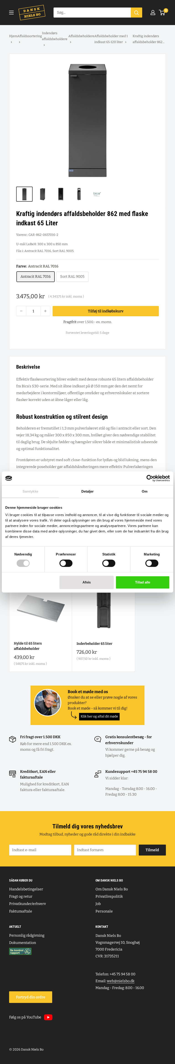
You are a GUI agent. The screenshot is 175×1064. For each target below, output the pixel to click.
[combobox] (92, 13)
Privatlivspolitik (109, 896)
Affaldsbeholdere (81, 36)
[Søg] (136, 13)
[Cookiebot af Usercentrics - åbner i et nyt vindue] (150, 478)
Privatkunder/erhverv (27, 904)
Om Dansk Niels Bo (111, 889)
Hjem (13, 36)
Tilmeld (152, 850)
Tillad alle (142, 582)
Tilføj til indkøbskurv (106, 311)
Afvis (86, 582)
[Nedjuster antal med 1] (21, 311)
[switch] (65, 563)
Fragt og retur (20, 896)
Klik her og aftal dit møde (99, 716)
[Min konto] (153, 12)
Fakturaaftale (20, 911)
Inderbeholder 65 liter (94, 644)
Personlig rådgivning (26, 935)
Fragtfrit (69, 322)
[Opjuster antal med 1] (45, 311)
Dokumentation (22, 943)
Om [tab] (144, 491)
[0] (162, 12)
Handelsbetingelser (26, 889)
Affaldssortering (29, 36)
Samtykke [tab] (30, 491)
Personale (104, 911)
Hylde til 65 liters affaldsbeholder (28, 646)
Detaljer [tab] (87, 491)
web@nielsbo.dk (120, 981)
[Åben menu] (11, 12)
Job (98, 904)
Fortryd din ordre (30, 997)
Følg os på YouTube (25, 1017)
